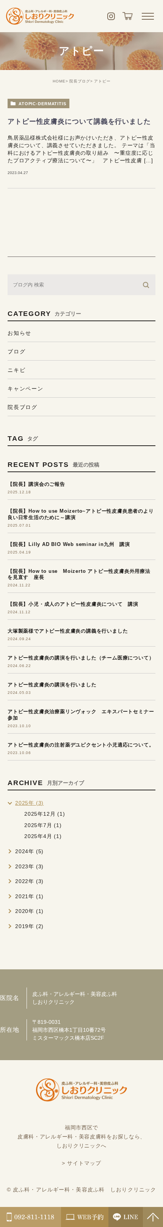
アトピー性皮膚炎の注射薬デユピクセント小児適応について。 (81, 745)
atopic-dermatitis (42, 103)
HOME (59, 81)
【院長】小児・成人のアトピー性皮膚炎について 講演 (73, 604)
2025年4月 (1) (43, 836)
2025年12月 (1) (44, 814)
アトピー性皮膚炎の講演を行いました (52, 684)
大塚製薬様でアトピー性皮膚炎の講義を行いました (68, 631)
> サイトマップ (82, 1163)
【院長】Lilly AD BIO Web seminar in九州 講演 (69, 544)
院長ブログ (79, 81)
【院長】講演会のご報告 (36, 484)
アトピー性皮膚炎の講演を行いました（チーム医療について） (81, 658)
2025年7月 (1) (43, 825)
